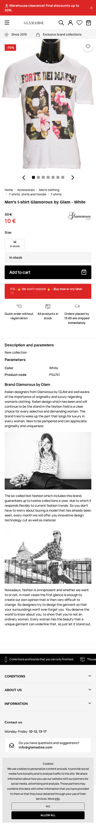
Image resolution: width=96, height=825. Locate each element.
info (57, 799)
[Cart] (88, 23)
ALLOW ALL (48, 815)
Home (9, 190)
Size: (8, 232)
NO (48, 806)
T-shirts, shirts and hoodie (27, 194)
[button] (91, 8)
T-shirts (56, 194)
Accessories (26, 190)
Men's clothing (49, 190)
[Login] (70, 23)
